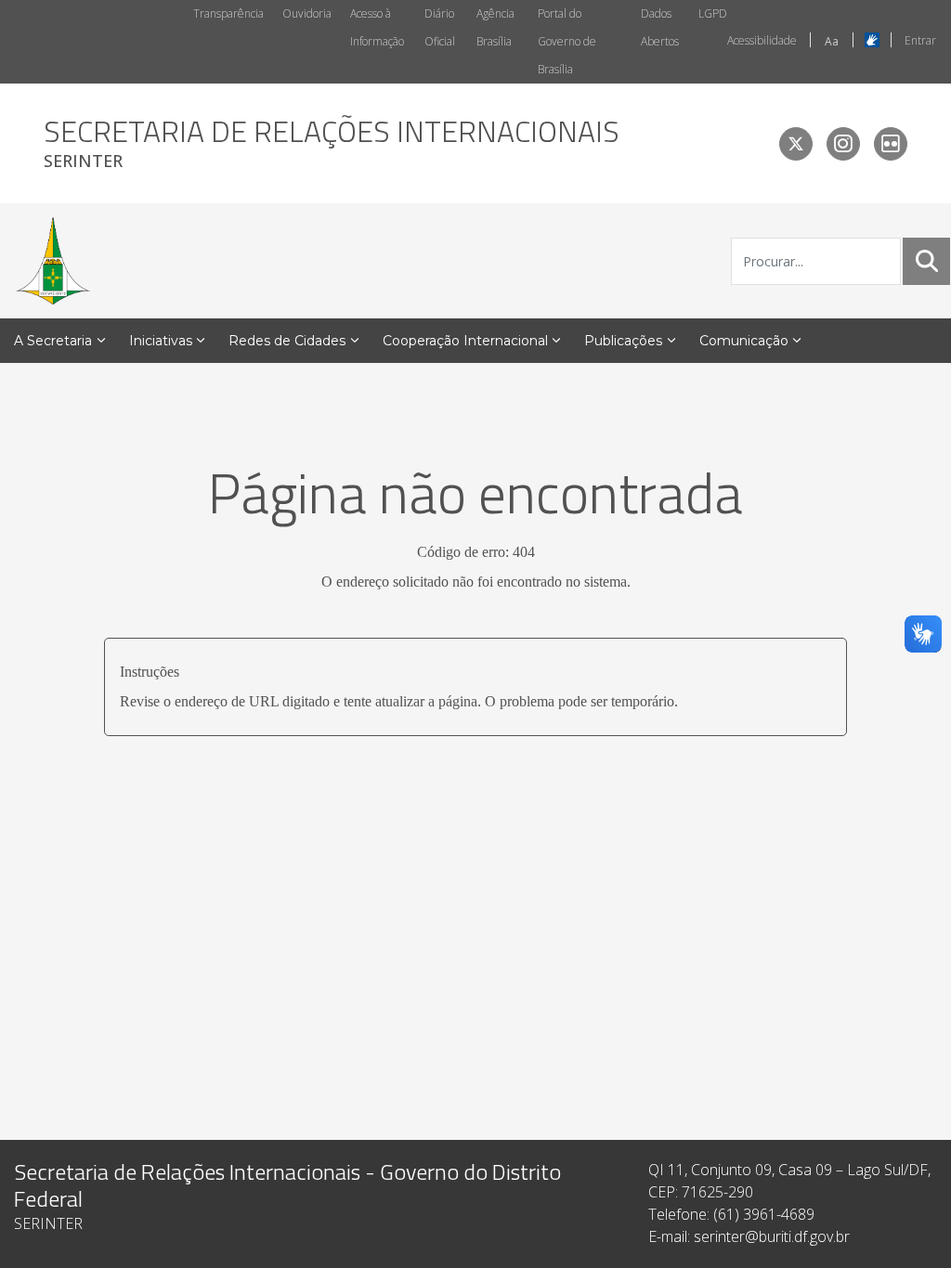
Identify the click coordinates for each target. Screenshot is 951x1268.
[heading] (331, 143)
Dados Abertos (660, 27)
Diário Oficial (439, 27)
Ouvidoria (307, 13)
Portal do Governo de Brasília (567, 41)
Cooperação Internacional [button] (465, 340)
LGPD (712, 13)
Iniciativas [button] (160, 340)
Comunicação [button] (743, 340)
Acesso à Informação (377, 27)
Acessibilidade (762, 40)
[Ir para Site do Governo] (53, 260)
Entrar (920, 40)
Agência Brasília (495, 27)
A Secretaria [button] (53, 340)
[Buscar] (926, 260)
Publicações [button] (623, 340)
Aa (832, 41)
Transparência (228, 13)
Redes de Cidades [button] (286, 340)
